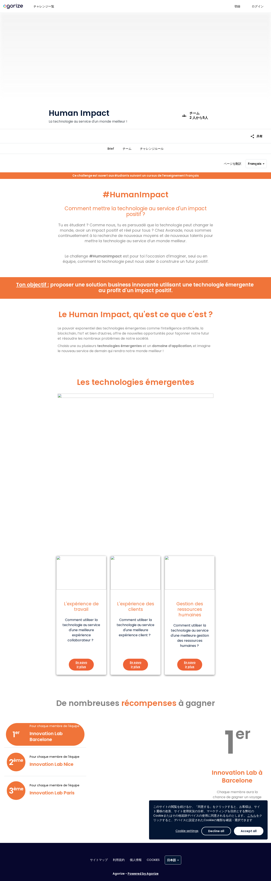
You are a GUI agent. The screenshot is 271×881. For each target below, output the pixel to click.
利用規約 (119, 860)
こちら (251, 815)
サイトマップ (99, 860)
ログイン (258, 6)
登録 (237, 6)
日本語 (171, 860)
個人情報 (136, 860)
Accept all (249, 831)
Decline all (216, 831)
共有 (256, 136)
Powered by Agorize (143, 873)
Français (254, 164)
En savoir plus (81, 664)
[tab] (110, 148)
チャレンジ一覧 (43, 6)
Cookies (153, 860)
